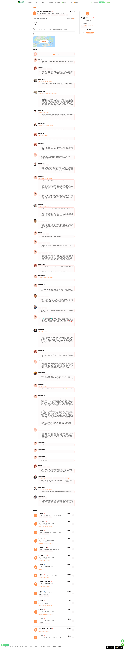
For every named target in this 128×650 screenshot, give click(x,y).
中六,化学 (40, 538)
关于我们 (6, 646)
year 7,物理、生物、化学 (45, 628)
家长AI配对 (54, 646)
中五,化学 (40, 530)
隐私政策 (48, 646)
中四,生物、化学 (42, 547)
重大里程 (21, 646)
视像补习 (26, 646)
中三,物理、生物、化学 (44, 581)
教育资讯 (11, 646)
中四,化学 (40, 514)
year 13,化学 (42, 521)
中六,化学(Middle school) (44, 11)
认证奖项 (16, 646)
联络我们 (36, 646)
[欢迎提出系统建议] (122, 644)
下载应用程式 (42, 646)
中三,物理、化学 (42, 555)
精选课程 (31, 646)
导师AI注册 (60, 646)
